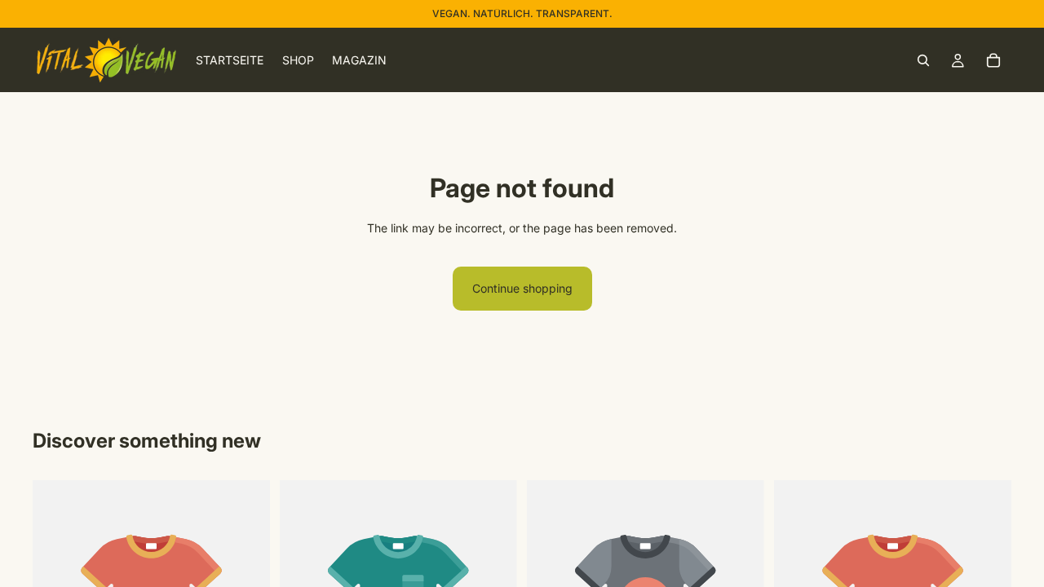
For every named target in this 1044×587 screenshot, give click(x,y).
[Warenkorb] (993, 60)
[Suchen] (923, 60)
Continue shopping (522, 288)
